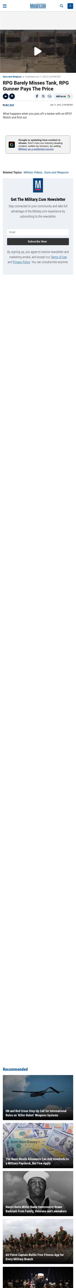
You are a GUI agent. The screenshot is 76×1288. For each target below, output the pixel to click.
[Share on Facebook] (37, 96)
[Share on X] (43, 96)
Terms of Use (59, 257)
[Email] (49, 96)
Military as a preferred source (36, 149)
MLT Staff (9, 105)
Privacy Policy (21, 262)
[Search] (61, 6)
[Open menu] (5, 6)
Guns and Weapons (12, 77)
